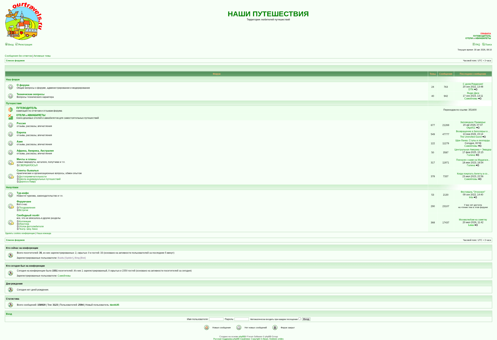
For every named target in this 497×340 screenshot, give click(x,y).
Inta (471, 197)
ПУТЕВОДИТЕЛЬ (26, 108)
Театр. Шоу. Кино (28, 229)
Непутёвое (12, 187)
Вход (11, 44)
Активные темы (42, 56)
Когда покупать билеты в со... (473, 173)
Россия (21, 123)
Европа (21, 132)
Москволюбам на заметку (473, 219)
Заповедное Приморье (473, 122)
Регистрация (25, 44)
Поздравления (27, 207)
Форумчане (24, 201)
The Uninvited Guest (471, 136)
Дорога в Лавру (27, 181)
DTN (470, 89)
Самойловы (470, 98)
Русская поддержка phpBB (226, 339)
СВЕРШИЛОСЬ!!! (28, 165)
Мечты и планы (26, 159)
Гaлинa (471, 155)
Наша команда (43, 233)
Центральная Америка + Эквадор (472, 149)
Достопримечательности (33, 176)
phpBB (242, 336)
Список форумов (15, 60)
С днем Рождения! (473, 84)
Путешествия (14, 103)
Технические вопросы (30, 94)
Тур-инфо (23, 193)
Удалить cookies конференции (20, 233)
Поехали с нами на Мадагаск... (473, 160)
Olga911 (471, 127)
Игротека (24, 224)
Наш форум (13, 79)
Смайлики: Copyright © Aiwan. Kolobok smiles (262, 339)
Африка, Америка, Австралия (35, 150)
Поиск (488, 44)
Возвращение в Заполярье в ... (473, 131)
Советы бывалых (28, 170)
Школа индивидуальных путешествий (40, 179)
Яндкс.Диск (473, 93)
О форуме (23, 85)
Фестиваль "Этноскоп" (473, 192)
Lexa (471, 225)
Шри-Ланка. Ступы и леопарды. (472, 140)
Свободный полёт (28, 215)
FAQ (477, 44)
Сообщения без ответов (18, 56)
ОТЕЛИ (20, 115)
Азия (20, 141)
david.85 (114, 305)
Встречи (23, 210)
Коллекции (25, 221)
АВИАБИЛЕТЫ (36, 115)
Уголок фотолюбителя (31, 226)
